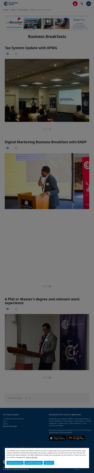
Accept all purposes (15, 463)
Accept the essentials (33, 463)
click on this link (31, 457)
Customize (49, 463)
